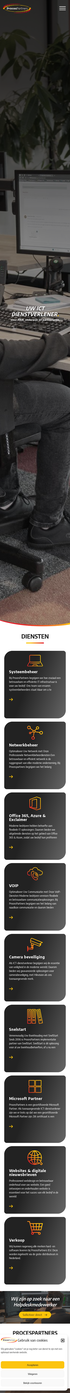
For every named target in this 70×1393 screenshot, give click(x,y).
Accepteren (32, 1364)
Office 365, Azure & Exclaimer (27, 817)
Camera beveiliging (27, 956)
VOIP (14, 885)
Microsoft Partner (25, 1098)
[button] (62, 1340)
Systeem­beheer (23, 671)
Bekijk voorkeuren (32, 1382)
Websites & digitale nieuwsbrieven (27, 1172)
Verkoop (17, 1240)
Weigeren (32, 1373)
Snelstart (17, 1029)
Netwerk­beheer (23, 744)
